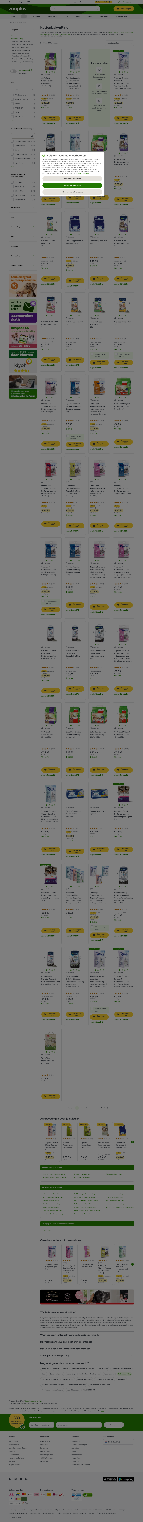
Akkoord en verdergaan (72, 185)
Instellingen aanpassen (72, 179)
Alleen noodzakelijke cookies (72, 192)
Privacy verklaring (83, 173)
